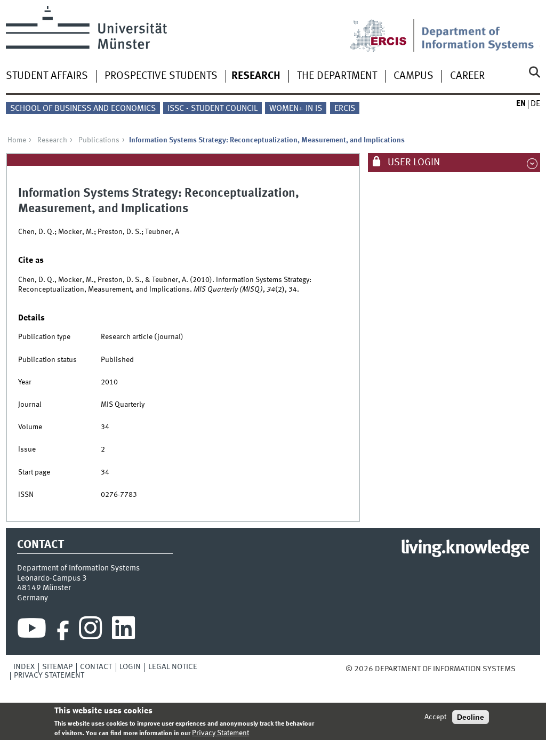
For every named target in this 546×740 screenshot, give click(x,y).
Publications (98, 140)
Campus (413, 76)
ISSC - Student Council (212, 108)
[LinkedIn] (123, 630)
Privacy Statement (49, 675)
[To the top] (523, 669)
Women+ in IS (295, 108)
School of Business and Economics (83, 108)
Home (16, 140)
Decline (470, 717)
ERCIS (344, 108)
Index (24, 667)
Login (130, 667)
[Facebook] (63, 630)
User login (413, 162)
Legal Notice (172, 667)
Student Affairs (47, 76)
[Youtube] (31, 630)
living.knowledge (464, 548)
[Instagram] (90, 630)
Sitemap (57, 667)
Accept (435, 717)
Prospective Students (161, 76)
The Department (337, 76)
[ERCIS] (385, 29)
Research (255, 76)
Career (467, 76)
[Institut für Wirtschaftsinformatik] (480, 29)
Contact (96, 667)
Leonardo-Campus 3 (52, 578)
